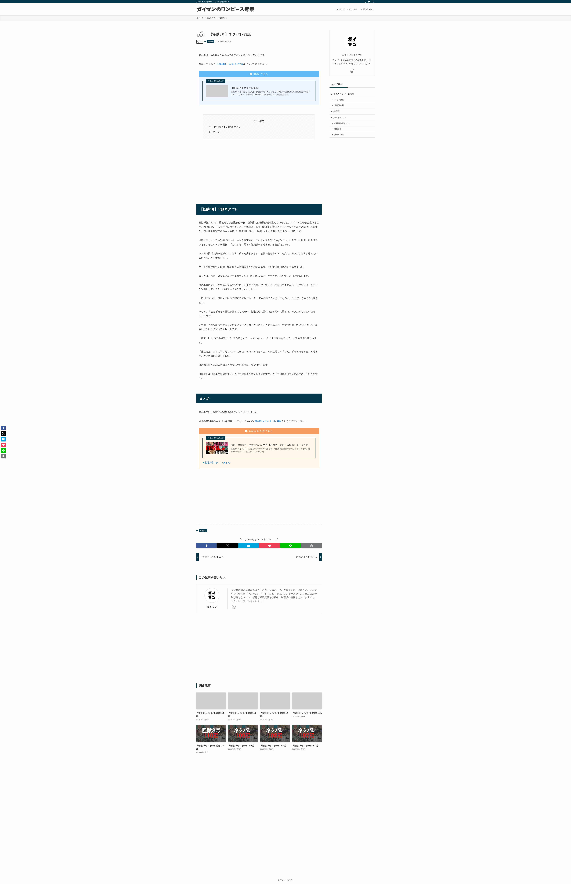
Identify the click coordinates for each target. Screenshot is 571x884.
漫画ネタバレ (339, 117)
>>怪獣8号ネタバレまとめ (216, 462)
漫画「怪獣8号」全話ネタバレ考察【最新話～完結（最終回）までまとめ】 (271, 445)
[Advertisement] (259, 170)
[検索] (373, 1)
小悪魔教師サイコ (342, 123)
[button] (206, 545)
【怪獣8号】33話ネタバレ (227, 127)
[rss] (369, 1)
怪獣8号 (211, 42)
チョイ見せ (339, 100)
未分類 (336, 111)
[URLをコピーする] (311, 545)
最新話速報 (339, 105)
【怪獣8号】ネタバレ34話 (267, 421)
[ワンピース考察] (225, 9)
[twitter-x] (365, 1)
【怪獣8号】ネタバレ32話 (229, 64)
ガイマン (212, 606)
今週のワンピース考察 (343, 94)
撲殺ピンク (339, 135)
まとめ (216, 132)
